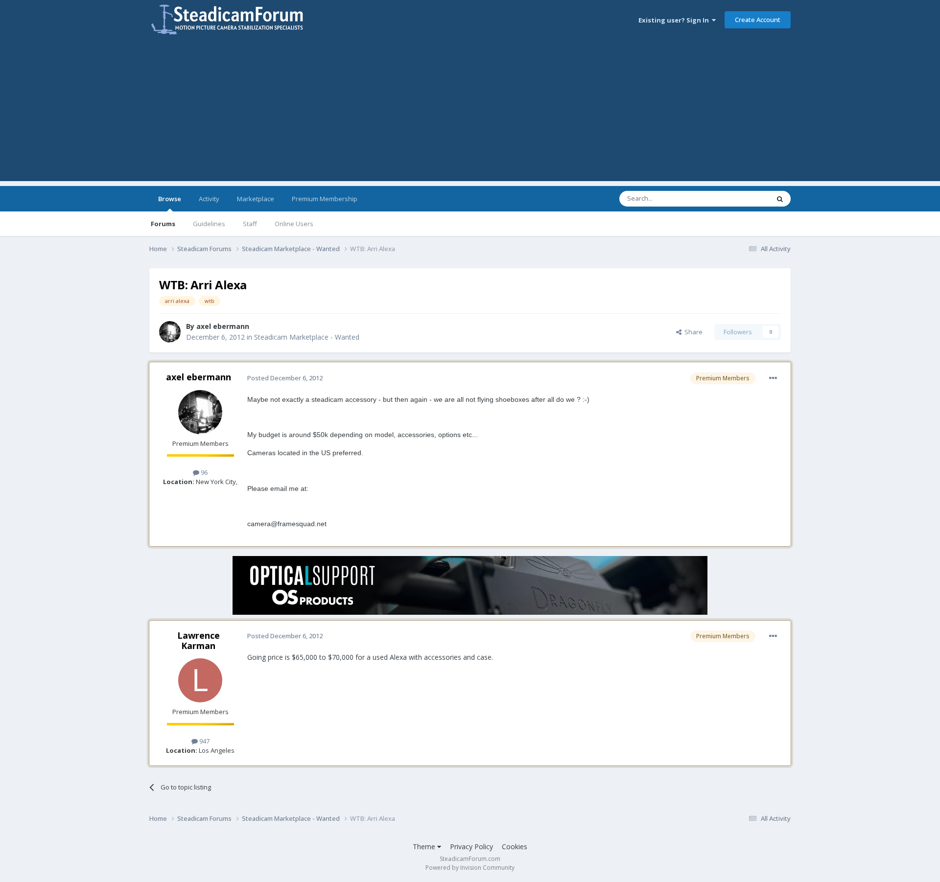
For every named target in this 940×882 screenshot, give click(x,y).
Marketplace (255, 198)
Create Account (757, 19)
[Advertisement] (470, 112)
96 (203, 472)
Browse (169, 198)
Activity (209, 198)
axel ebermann (222, 326)
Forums (163, 223)
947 (204, 741)
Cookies (514, 846)
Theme (425, 846)
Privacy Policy (471, 846)
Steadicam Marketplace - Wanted (306, 337)
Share (692, 331)
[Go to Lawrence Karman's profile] (200, 680)
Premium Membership (324, 198)
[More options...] (773, 378)
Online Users (294, 223)
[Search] (780, 199)
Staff (250, 223)
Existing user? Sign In (675, 20)
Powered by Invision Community (470, 867)
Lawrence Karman (198, 640)
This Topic (742, 198)
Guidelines (209, 223)
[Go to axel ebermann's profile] (170, 332)
